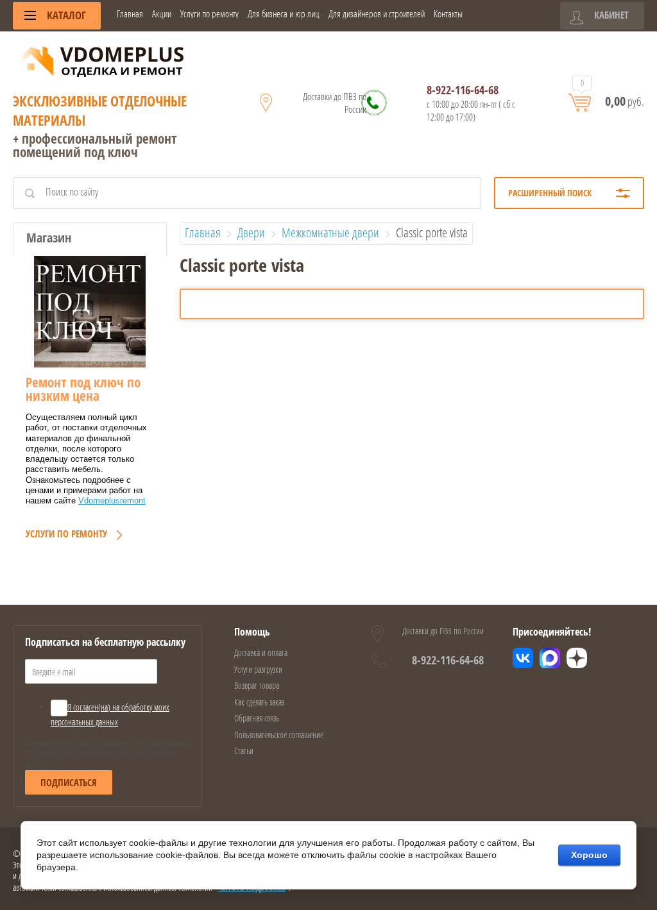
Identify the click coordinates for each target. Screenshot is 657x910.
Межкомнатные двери (330, 232)
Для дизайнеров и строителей (376, 14)
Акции (161, 14)
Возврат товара (256, 685)
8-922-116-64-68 (463, 89)
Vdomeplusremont (112, 500)
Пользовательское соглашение (278, 735)
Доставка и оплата (260, 652)
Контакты (448, 14)
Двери (251, 232)
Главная (130, 14)
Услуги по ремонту (209, 14)
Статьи (243, 751)
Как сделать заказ (259, 702)
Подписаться (68, 782)
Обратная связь (256, 718)
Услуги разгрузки (258, 669)
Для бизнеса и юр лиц (284, 14)
